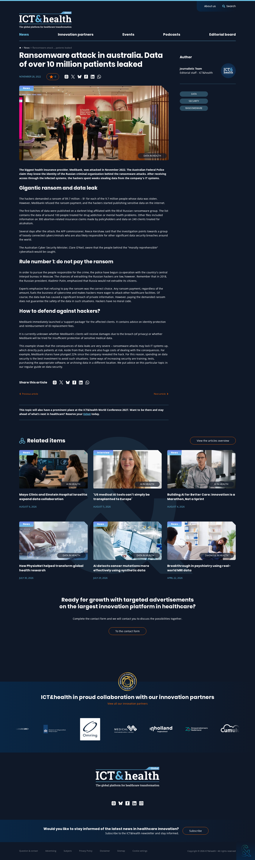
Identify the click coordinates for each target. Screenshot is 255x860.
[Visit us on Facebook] (127, 803)
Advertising (50, 850)
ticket (87, 414)
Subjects (68, 850)
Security (194, 101)
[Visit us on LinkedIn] (134, 803)
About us (210, 6)
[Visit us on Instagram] (141, 803)
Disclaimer (105, 850)
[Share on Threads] (66, 77)
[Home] (20, 48)
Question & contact (28, 850)
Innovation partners (76, 34)
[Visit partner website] (39, 729)
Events (128, 34)
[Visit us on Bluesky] (121, 803)
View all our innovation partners (128, 703)
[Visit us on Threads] (114, 803)
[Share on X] (73, 77)
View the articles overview (213, 440)
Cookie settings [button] (140, 850)
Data (194, 94)
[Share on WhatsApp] (99, 77)
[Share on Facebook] (86, 77)
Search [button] (231, 6)
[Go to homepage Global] (45, 20)
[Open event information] (245, 850)
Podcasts (171, 34)
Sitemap (121, 850)
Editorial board (222, 34)
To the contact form (127, 631)
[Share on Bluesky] (79, 77)
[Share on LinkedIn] (92, 77)
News (24, 34)
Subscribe (195, 831)
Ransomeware (193, 108)
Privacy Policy (85, 850)
